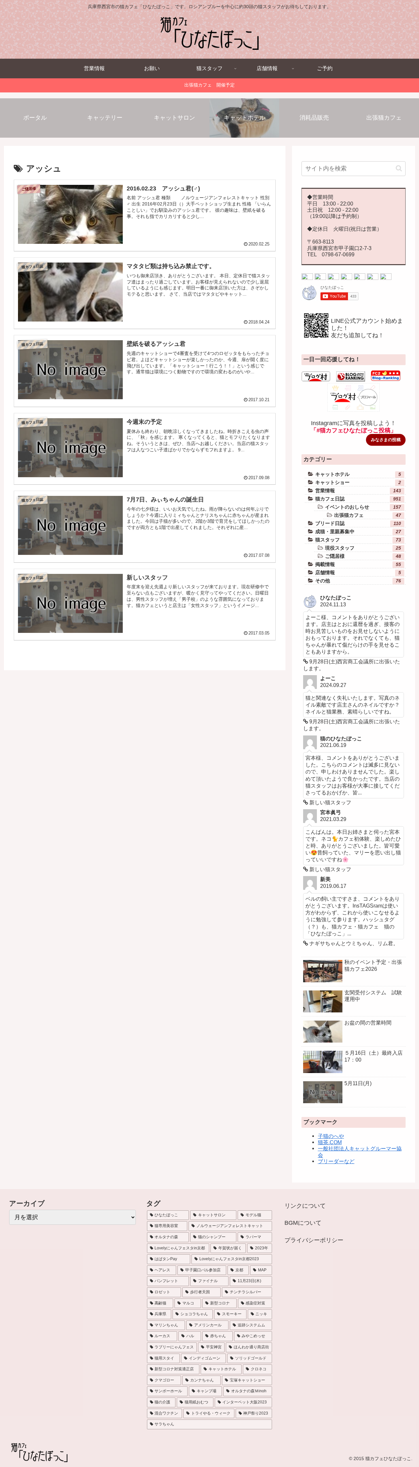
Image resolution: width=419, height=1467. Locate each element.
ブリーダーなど (336, 1161)
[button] (399, 168)
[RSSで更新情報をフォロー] (386, 278)
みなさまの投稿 (386, 439)
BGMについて (302, 1223)
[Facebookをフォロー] (320, 278)
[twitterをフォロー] (307, 278)
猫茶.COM (330, 1142)
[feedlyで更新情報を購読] (372, 278)
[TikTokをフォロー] (346, 278)
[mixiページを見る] (359, 278)
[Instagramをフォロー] (333, 278)
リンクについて (305, 1206)
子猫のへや (331, 1136)
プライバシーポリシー (313, 1240)
